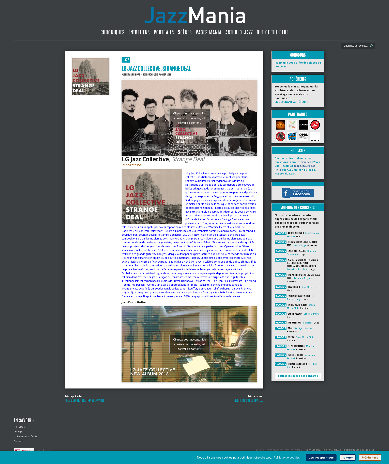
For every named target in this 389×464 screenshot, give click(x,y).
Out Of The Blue (273, 32)
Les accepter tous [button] (321, 457)
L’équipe (18, 431)
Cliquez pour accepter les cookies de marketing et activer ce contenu (189, 118)
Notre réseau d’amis (25, 436)
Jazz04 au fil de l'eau (297, 269)
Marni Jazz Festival (303, 328)
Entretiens (139, 32)
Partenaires (298, 114)
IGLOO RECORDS (131, 165)
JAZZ (126, 59)
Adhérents (298, 79)
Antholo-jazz (239, 32)
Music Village (299, 245)
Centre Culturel (311, 314)
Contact (18, 441)
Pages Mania (208, 32)
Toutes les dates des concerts (298, 375)
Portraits (164, 32)
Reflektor (307, 322)
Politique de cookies (287, 457)
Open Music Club (305, 337)
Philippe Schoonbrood (143, 74)
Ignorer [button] (348, 457)
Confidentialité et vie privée (323, 450)
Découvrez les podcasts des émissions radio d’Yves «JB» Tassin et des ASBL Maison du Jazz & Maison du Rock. (297, 166)
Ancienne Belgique (303, 278)
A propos (19, 426)
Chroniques (112, 32)
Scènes (185, 32)
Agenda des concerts (298, 207)
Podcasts (298, 150)
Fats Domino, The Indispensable (84, 400)
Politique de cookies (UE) (359, 450)
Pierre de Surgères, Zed (248, 400)
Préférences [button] (370, 457)
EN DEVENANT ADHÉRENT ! (291, 101)
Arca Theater (308, 287)
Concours (298, 55)
